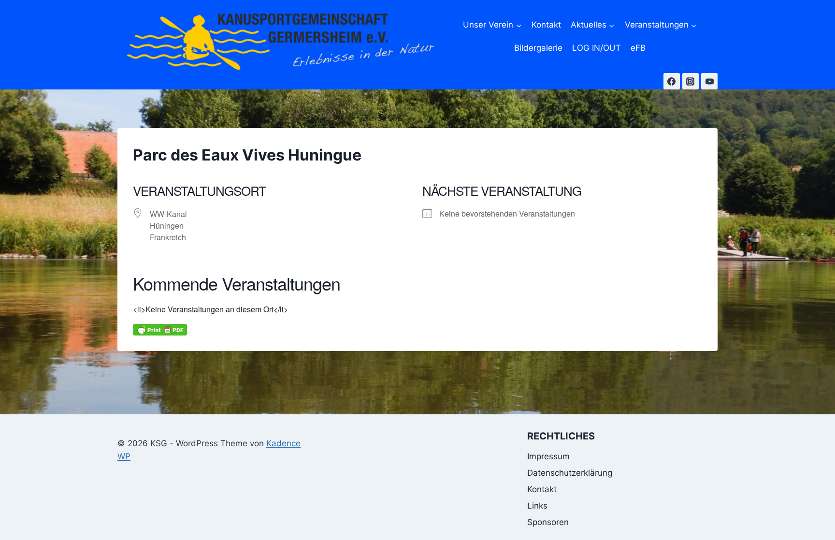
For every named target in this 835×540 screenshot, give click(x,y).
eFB (638, 48)
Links (537, 506)
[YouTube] (709, 81)
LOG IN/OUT (596, 48)
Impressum (548, 456)
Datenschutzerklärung (569, 473)
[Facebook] (671, 81)
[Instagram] (690, 81)
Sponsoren (548, 522)
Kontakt (546, 24)
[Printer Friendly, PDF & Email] (160, 330)
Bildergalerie (538, 48)
